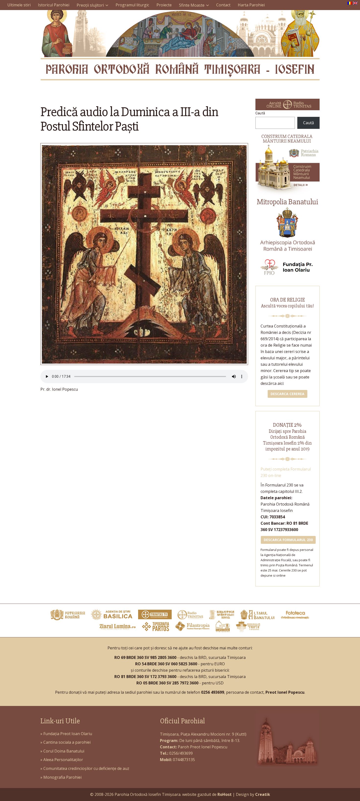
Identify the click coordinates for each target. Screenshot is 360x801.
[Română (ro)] (350, 2)
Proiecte (164, 5)
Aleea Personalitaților (63, 759)
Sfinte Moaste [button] (191, 5)
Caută (260, 113)
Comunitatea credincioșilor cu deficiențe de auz (86, 768)
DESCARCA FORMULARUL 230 (288, 539)
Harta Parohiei (251, 5)
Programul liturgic (132, 5)
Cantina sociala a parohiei (67, 742)
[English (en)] (355, 2)
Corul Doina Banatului (63, 751)
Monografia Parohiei (62, 777)
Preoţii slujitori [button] (90, 5)
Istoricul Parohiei (53, 5)
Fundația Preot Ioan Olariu (67, 733)
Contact (223, 5)
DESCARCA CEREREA (287, 393)
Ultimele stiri (19, 5)
